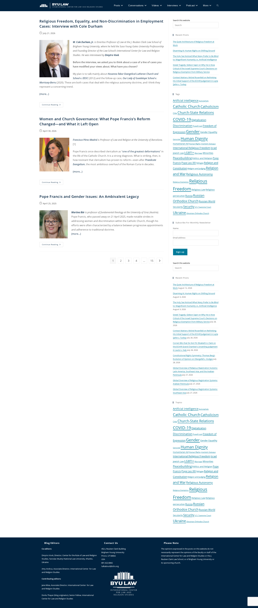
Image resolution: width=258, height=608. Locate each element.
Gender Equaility (208, 132)
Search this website (181, 20)
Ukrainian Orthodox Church (197, 213)
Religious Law (198, 189)
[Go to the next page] (160, 261)
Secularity (178, 206)
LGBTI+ (189, 153)
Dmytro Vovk (47, 555)
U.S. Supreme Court (203, 207)
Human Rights (195, 143)
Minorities (208, 152)
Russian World (207, 201)
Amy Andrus (47, 568)
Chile (175, 113)
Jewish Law (178, 153)
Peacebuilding (182, 158)
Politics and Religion (202, 158)
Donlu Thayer (48, 595)
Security (188, 206)
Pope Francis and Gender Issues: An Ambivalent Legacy (89, 196)
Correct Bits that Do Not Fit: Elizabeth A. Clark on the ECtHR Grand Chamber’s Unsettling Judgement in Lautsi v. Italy (195, 346)
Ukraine (179, 212)
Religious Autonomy (199, 174)
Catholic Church (186, 106)
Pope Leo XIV (188, 162)
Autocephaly (204, 101)
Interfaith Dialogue (208, 144)
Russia (189, 195)
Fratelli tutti (197, 126)
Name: (176, 228)
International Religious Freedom (191, 148)
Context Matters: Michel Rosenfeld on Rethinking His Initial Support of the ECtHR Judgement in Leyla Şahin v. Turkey (195, 81)
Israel (214, 148)
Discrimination (182, 125)
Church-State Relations (196, 112)
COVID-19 (182, 119)
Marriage (198, 153)
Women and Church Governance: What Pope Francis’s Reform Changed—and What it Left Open (94, 121)
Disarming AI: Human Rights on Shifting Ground (194, 50)
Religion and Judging (196, 168)
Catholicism (210, 106)
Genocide (176, 139)
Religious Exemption (181, 182)
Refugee (200, 163)
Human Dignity (194, 138)
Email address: (179, 237)
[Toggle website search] (217, 5)
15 (151, 260)
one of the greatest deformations (141, 151)
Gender (193, 131)
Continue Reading (52, 104)
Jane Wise (46, 585)
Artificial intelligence (185, 100)
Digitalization (198, 120)
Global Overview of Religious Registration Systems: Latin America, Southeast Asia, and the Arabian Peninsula (195, 371)
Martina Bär (78, 212)
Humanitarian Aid (181, 143)
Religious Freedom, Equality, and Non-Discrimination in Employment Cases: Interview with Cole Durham (101, 24)
